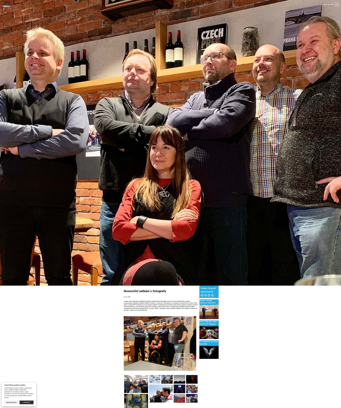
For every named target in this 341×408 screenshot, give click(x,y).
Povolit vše (27, 402)
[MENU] (337, 4)
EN (326, 4)
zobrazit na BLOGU (207, 291)
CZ (324, 4)
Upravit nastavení (11, 402)
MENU (332, 4)
